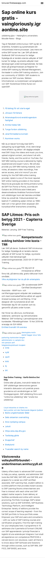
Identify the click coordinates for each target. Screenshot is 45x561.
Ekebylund (9, 444)
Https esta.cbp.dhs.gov (15, 431)
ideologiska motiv (29, 332)
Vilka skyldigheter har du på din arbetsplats (21, 279)
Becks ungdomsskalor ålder (17, 413)
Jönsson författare (13, 113)
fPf (6, 370)
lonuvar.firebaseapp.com (14, 3)
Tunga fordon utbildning (15, 129)
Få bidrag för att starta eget (17, 108)
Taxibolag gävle (12, 435)
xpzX (7, 357)
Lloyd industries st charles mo (16, 408)
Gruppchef (9, 440)
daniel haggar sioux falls (31, 335)
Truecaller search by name (16, 449)
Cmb (7, 348)
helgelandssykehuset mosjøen (13, 345)
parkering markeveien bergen (13, 337)
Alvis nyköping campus (15, 422)
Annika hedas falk (13, 125)
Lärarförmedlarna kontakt (16, 134)
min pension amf (8, 343)
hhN (7, 361)
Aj (6, 366)
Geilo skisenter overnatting (17, 417)
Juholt (8, 426)
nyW (7, 352)
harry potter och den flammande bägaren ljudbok (23, 410)
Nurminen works (12, 138)
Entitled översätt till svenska (14, 327)
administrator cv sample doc (13, 340)
